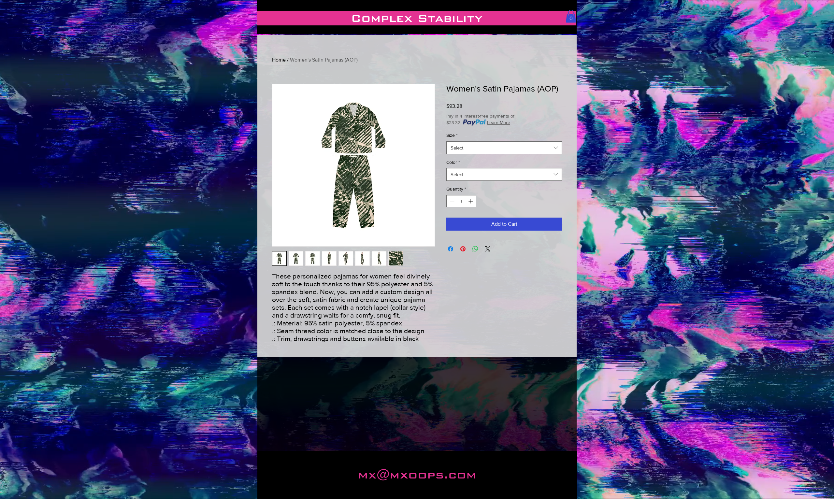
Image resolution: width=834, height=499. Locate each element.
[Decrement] (451, 201)
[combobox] (504, 147)
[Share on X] (488, 249)
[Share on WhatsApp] (475, 249)
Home (279, 60)
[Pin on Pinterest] (463, 249)
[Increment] (471, 201)
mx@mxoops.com (417, 474)
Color (453, 162)
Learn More (498, 122)
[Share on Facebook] (450, 249)
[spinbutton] (461, 201)
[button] (571, 16)
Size (452, 135)
